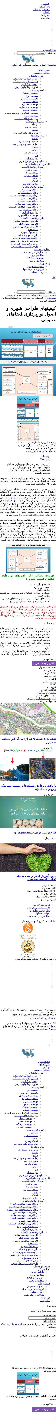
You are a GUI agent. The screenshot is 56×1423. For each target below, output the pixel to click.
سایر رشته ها (37, 135)
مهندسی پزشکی (24, 1124)
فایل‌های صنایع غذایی (28, 223)
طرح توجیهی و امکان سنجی (24, 246)
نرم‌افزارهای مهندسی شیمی (24, 195)
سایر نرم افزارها (30, 212)
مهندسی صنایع (31, 115)
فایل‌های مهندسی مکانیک (26, 221)
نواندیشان (48, 1026)
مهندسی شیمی (30, 110)
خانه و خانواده (31, 152)
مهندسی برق (32, 95)
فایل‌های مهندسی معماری (25, 226)
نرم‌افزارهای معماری (27, 201)
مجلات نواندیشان (41, 9)
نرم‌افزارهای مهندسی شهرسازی (22, 1209)
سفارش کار (44, 1269)
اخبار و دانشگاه (36, 76)
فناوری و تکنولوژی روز (27, 87)
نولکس (46, 1067)
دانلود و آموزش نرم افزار (32, 161)
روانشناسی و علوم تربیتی (25, 144)
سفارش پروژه (37, 255)
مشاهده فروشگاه (47, 692)
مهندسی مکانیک (30, 93)
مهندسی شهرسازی (28, 107)
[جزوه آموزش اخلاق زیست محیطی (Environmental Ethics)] (28, 856)
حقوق (35, 147)
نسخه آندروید (49, 1018)
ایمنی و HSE (32, 169)
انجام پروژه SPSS (35, 258)
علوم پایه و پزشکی (35, 121)
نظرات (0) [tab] (45, 459)
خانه (54, 295)
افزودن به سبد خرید (44, 663)
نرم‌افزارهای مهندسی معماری (23, 1206)
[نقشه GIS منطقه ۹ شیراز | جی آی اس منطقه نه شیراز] (28, 718)
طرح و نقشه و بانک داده (32, 218)
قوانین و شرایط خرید (40, 910)
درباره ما (45, 15)
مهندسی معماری (30, 104)
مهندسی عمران (30, 101)
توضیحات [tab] (45, 456)
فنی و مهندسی (37, 90)
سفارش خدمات (42, 249)
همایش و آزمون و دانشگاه (25, 81)
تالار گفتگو (45, 6)
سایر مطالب (32, 158)
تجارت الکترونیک (30, 184)
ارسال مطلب (37, 272)
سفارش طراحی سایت (33, 252)
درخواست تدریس (35, 266)
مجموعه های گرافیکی (27, 1260)
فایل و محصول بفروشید (38, 907)
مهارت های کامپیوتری (27, 1226)
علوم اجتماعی (31, 1161)
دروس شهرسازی (29, 1258)
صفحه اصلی (44, 70)
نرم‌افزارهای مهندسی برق (25, 1212)
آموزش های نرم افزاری (32, 187)
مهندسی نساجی (24, 1127)
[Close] (55, 1324)
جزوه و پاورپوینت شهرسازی (24, 243)
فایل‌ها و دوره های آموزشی (36, 164)
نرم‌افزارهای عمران (28, 198)
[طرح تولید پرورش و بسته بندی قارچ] (28, 812)
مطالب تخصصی (42, 73)
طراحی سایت (37, 1272)
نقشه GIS (33, 229)
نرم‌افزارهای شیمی (28, 209)
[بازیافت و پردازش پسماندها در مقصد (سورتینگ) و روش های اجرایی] (28, 765)
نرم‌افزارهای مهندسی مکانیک (24, 1215)
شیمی (35, 130)
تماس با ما (45, 18)
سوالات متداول (42, 913)
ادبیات (35, 150)
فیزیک (35, 181)
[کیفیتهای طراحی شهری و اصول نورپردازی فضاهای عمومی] (28, 343)
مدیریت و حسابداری (28, 141)
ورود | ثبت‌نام (49, 50)
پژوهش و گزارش (29, 84)
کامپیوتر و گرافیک (29, 98)
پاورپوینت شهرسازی (46, 698)
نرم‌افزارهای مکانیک (28, 192)
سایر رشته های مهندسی (26, 118)
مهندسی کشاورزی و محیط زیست (21, 113)
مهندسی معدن (25, 1121)
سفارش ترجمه (36, 260)
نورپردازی (15, 497)
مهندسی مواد (25, 1118)
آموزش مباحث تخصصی (32, 167)
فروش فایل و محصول (33, 269)
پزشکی (34, 124)
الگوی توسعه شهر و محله (25, 238)
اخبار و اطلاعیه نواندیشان (25, 78)
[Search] (15, 53)
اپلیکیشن (45, 4)
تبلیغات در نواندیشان (34, 1294)
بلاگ (54, 277)
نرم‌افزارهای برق (30, 189)
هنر (36, 155)
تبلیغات (46, 12)
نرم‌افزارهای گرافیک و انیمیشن (23, 206)
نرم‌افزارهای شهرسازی (26, 204)
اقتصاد (35, 138)
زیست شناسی (31, 127)
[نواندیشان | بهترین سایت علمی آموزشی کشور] (28, 283)
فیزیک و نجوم (31, 1141)
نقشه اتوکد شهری (29, 232)
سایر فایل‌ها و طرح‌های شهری (23, 241)
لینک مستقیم (36, 1018)
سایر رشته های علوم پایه (26, 132)
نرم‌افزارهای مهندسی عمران (24, 1203)
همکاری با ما (44, 263)
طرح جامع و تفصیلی (28, 235)
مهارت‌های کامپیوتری (27, 215)
